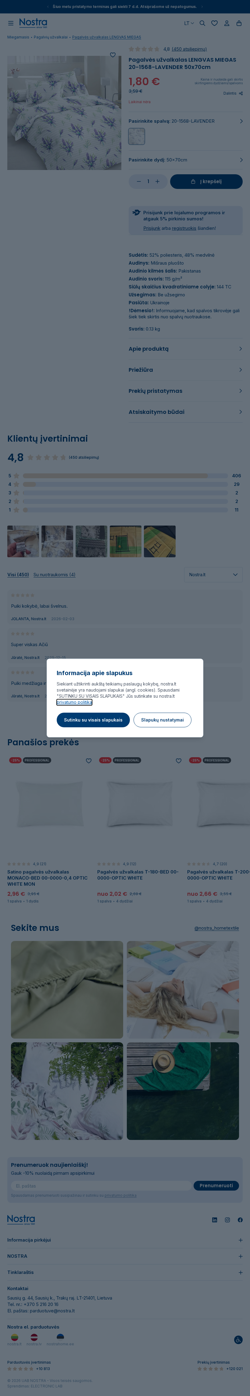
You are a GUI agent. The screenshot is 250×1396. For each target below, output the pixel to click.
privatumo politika (74, 702)
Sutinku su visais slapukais (93, 719)
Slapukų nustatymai (162, 719)
